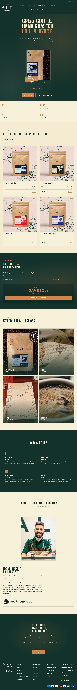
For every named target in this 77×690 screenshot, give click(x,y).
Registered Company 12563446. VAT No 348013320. (32, 686)
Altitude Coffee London (12, 686)
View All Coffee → (9, 139)
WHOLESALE (35, 676)
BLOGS (33, 679)
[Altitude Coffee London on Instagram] (9, 671)
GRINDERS (19, 679)
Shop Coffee (28, 95)
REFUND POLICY (50, 670)
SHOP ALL (19, 668)
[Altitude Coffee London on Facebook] (6, 671)
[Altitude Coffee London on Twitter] (12, 671)
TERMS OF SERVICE (51, 668)
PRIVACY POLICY (51, 676)
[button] (27, 6)
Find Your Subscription (45, 95)
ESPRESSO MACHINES (22, 676)
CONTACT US (35, 673)
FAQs (33, 670)
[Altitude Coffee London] (7, 8)
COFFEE (19, 670)
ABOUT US (34, 668)
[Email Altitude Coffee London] (4, 671)
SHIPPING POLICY (51, 673)
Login (69, 1)
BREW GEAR (20, 673)
